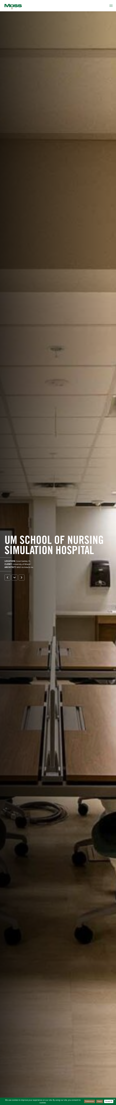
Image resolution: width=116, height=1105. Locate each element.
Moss (13, 7)
